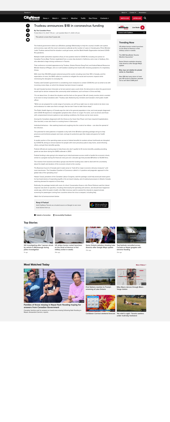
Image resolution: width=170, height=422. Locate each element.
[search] (145, 18)
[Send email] (28, 40)
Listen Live (137, 18)
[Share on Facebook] (28, 30)
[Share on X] (28, 26)
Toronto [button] (26, 12)
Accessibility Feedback (63, 215)
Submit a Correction (43, 215)
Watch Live (125, 18)
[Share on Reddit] (28, 35)
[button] (124, 12)
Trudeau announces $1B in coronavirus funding (69, 26)
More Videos (140, 265)
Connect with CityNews (125, 32)
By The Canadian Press (42, 31)
